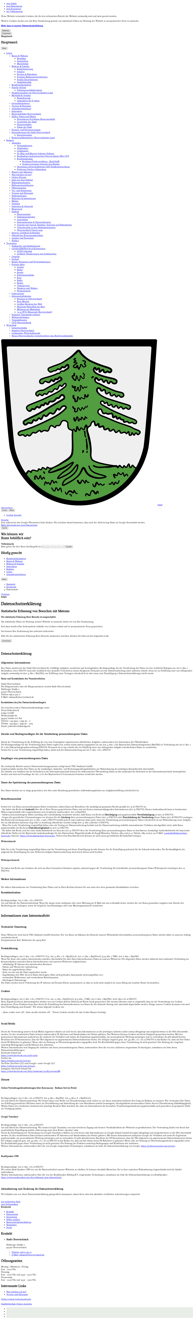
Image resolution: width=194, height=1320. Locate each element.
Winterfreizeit (23, 290)
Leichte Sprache (14, 515)
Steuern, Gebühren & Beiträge (26, 232)
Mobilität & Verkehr (21, 95)
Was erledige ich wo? (22, 174)
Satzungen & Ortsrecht (22, 206)
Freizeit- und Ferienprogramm (26, 129)
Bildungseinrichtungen (23, 185)
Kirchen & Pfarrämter (27, 74)
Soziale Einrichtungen (27, 79)
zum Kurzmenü (13, 8)
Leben (9, 53)
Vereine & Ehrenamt (21, 106)
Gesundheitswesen (21, 103)
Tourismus (11, 243)
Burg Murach (23, 301)
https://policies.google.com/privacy (18, 1066)
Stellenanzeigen (19, 195)
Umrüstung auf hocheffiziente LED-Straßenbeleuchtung (43, 166)
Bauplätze (21, 58)
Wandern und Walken (27, 288)
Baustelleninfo (24, 98)
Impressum (11, 1217)
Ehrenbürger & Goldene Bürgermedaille (36, 119)
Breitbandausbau (25, 158)
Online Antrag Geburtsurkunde (16, 1299)
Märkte (15, 201)
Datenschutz (12, 589)
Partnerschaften (24, 124)
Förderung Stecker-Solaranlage (31, 169)
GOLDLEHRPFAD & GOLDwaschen (28, 248)
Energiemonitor (24, 135)
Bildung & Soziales (21, 66)
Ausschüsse (22, 219)
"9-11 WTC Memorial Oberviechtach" (34, 312)
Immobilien (22, 61)
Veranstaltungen (24, 145)
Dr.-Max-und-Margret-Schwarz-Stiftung (35, 153)
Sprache (5, 519)
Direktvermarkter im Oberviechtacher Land (32, 92)
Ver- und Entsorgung (22, 190)
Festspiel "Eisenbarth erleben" (26, 314)
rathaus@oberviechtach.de (28, 1254)
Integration (17, 111)
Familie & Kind (19, 87)
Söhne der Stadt (24, 127)
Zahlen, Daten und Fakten (24, 116)
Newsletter (11, 1224)
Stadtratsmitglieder (26, 217)
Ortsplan (16, 256)
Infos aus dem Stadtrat (22, 180)
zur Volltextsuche (14, 11)
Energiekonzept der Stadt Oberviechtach (31, 132)
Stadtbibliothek (24, 82)
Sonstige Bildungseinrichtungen (32, 77)
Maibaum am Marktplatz (28, 309)
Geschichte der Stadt (27, 121)
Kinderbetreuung (25, 69)
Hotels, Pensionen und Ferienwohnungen (31, 261)
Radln (20, 280)
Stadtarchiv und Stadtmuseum (26, 246)
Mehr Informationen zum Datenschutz (19, 525)
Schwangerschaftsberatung (29, 90)
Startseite (10, 584)
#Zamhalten (22, 148)
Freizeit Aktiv (18, 264)
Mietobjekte (23, 63)
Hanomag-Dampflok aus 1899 (31, 306)
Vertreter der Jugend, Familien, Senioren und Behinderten (44, 224)
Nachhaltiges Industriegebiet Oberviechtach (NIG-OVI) (43, 156)
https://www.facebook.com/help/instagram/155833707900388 (30, 1071)
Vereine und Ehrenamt (22, 193)
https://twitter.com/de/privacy (16, 1060)
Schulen (21, 71)
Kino (19, 277)
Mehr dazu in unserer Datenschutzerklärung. (22, 25)
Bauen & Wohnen (20, 55)
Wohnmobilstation (20, 317)
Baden (20, 269)
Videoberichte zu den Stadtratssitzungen (36, 227)
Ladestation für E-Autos (28, 100)
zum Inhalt (11, 3)
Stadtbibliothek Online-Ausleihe (16, 1304)
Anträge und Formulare (23, 238)
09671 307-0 (21, 1252)
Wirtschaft (11, 325)
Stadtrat (15, 211)
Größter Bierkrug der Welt (29, 304)
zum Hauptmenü (14, 6)
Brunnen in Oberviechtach (29, 298)
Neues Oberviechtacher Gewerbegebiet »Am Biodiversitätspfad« (42, 335)
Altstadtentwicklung (21, 108)
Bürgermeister (24, 214)
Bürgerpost (17, 209)
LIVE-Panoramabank (21, 322)
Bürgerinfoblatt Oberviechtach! (26, 114)
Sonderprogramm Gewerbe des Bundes (41, 164)
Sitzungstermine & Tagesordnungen (34, 222)
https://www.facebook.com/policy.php (19, 1055)
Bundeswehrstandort (21, 84)
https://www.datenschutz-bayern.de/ (37, 835)
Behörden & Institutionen (24, 198)
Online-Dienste (19, 177)
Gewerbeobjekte (19, 327)
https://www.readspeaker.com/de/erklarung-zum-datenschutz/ (31, 1177)
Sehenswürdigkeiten (21, 296)
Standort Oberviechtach (23, 330)
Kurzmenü (11, 586)
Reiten (20, 283)
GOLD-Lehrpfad (24, 251)
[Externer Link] (99, 1311)
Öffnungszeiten (19, 187)
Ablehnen (5, 31)
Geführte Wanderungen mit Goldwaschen (36, 254)
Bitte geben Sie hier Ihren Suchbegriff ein (21, 546)
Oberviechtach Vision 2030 (30, 230)
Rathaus (10, 140)
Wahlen (15, 240)
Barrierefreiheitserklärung (18, 1222)
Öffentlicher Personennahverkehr (27, 235)
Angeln (20, 267)
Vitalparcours (23, 285)
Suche (9, 1227)
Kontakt (10, 1211)
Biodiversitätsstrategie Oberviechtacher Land (33, 137)
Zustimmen (6, 33)
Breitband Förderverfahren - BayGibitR (41, 161)
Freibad (15, 259)
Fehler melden (13, 1219)
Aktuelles (16, 143)
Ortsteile (16, 203)
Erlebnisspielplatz (25, 275)
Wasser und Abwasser (22, 172)
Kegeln (20, 272)
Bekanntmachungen (21, 182)
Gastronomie (18, 293)
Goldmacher (23, 150)
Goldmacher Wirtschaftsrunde (26, 333)
